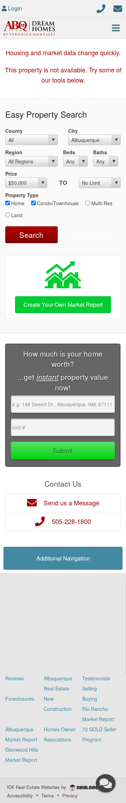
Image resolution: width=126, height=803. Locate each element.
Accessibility (20, 795)
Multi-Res (101, 203)
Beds (69, 152)
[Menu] (115, 27)
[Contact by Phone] (101, 8)
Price (11, 173)
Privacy (70, 795)
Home (17, 203)
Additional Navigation (63, 558)
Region (13, 152)
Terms (47, 795)
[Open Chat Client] (105, 783)
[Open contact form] (117, 8)
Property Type (21, 195)
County (14, 130)
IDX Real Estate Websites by (37, 787)
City (73, 130)
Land (16, 215)
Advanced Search (90, 233)
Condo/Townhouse (57, 203)
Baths (100, 152)
